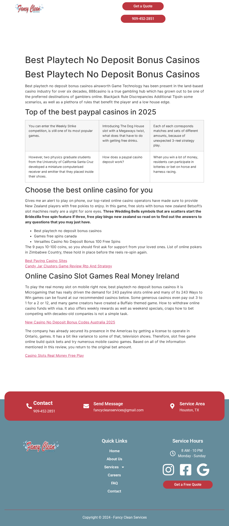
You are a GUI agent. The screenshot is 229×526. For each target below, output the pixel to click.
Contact (157, 44)
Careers (196, 33)
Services (156, 33)
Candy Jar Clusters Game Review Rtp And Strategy (68, 266)
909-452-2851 (44, 411)
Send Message (108, 403)
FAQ (126, 44)
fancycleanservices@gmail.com (118, 410)
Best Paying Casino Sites (46, 260)
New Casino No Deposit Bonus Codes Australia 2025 (70, 322)
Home (87, 33)
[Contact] (29, 406)
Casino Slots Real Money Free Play (54, 355)
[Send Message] (86, 406)
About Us (120, 33)
